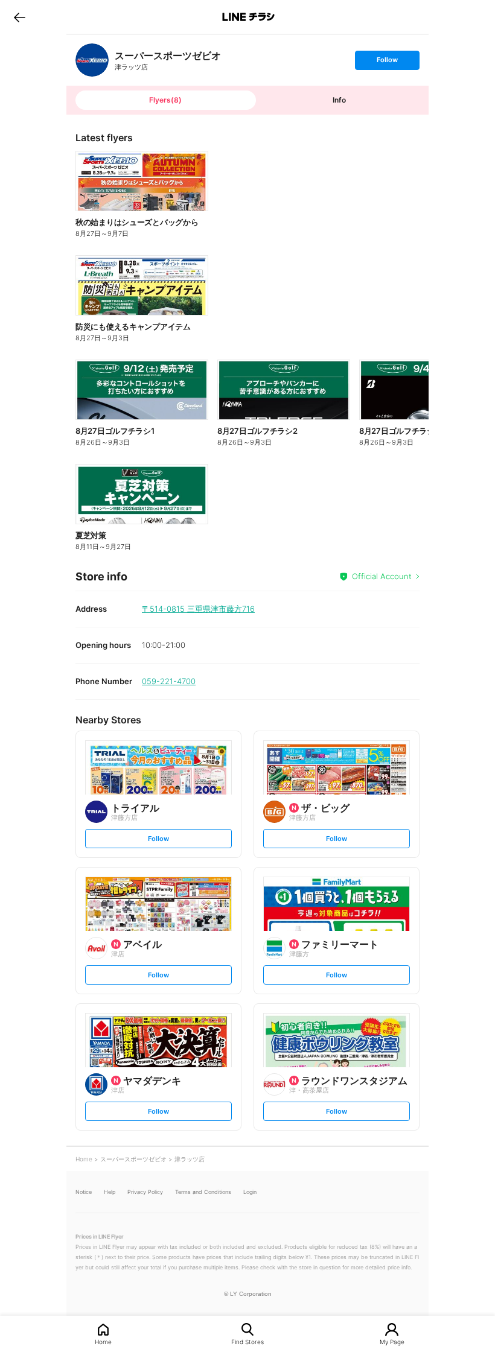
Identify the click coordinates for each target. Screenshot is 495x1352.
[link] (92, 60)
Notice (83, 1192)
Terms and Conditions (203, 1192)
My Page (392, 1341)
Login (250, 1192)
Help (109, 1192)
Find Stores (247, 1341)
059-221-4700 (169, 681)
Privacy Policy (145, 1192)
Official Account (382, 576)
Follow (387, 62)
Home (103, 1341)
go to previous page (19, 17)
